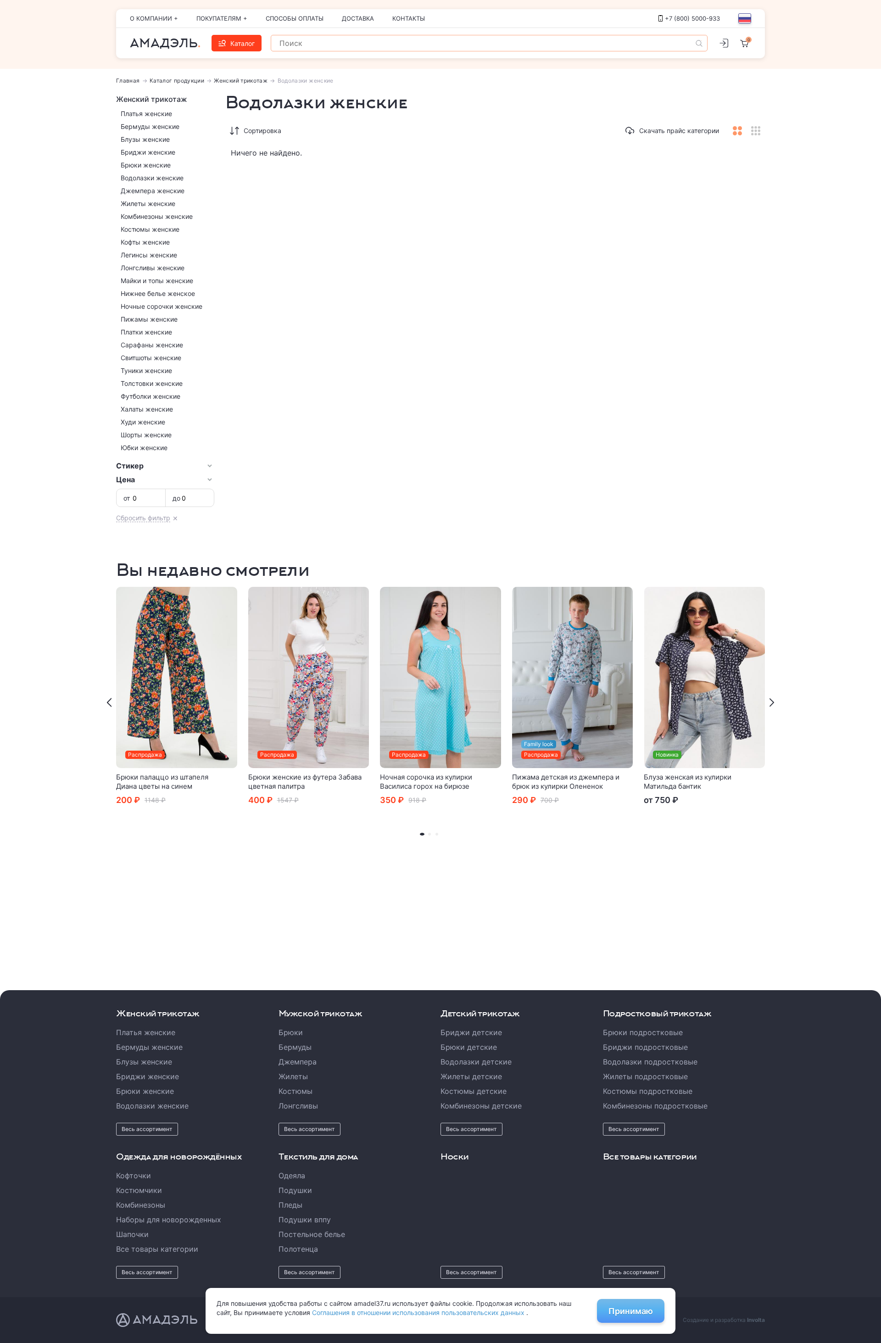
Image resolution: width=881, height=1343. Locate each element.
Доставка (358, 18)
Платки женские (146, 332)
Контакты (408, 18)
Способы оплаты (294, 18)
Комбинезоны (140, 1204)
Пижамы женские (149, 319)
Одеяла (292, 1175)
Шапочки (132, 1234)
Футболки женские (150, 396)
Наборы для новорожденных (168, 1219)
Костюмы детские (473, 1091)
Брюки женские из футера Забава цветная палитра (305, 782)
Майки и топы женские (157, 280)
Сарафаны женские (152, 345)
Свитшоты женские (151, 358)
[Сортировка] (234, 131)
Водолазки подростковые (650, 1061)
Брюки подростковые (643, 1032)
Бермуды (295, 1047)
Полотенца (298, 1249)
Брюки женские (146, 165)
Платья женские (146, 113)
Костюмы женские (150, 229)
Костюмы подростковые (647, 1091)
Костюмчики (139, 1190)
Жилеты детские (471, 1076)
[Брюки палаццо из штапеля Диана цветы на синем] (176, 677)
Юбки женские (144, 447)
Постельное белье (312, 1234)
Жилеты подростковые (645, 1076)
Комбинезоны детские (481, 1105)
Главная (128, 81)
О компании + (154, 18)
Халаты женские (147, 409)
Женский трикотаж (241, 81)
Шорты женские (146, 435)
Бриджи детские (471, 1032)
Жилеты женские (148, 203)
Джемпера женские (152, 191)
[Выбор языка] (744, 18)
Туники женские (146, 370)
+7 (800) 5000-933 (692, 18)
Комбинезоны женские (157, 216)
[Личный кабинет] (723, 43)
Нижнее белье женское (158, 293)
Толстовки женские (152, 383)
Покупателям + (221, 18)
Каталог (242, 43)
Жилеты (293, 1076)
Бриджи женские (148, 152)
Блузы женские (145, 139)
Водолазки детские (476, 1061)
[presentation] (109, 702)
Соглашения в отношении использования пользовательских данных (419, 1312)
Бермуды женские (150, 126)
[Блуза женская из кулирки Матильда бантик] (704, 677)
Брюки (291, 1032)
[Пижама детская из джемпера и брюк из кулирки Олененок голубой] (572, 677)
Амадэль (164, 43)
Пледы (290, 1204)
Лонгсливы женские (152, 268)
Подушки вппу (305, 1219)
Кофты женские (145, 242)
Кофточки (133, 1175)
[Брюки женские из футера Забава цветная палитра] (308, 677)
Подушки (295, 1190)
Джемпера (298, 1061)
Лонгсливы (298, 1105)
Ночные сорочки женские (161, 306)
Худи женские (143, 422)
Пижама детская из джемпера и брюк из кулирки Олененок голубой (565, 786)
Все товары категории (157, 1249)
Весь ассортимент (147, 1129)
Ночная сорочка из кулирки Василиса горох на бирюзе (426, 782)
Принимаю (630, 1311)
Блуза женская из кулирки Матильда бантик (687, 782)
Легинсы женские (149, 255)
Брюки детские (468, 1047)
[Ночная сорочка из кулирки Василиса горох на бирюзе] (440, 677)
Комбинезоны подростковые (655, 1105)
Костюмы (295, 1091)
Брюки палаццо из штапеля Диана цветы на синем (162, 782)
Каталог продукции (177, 81)
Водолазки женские (152, 178)
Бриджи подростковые (645, 1047)
